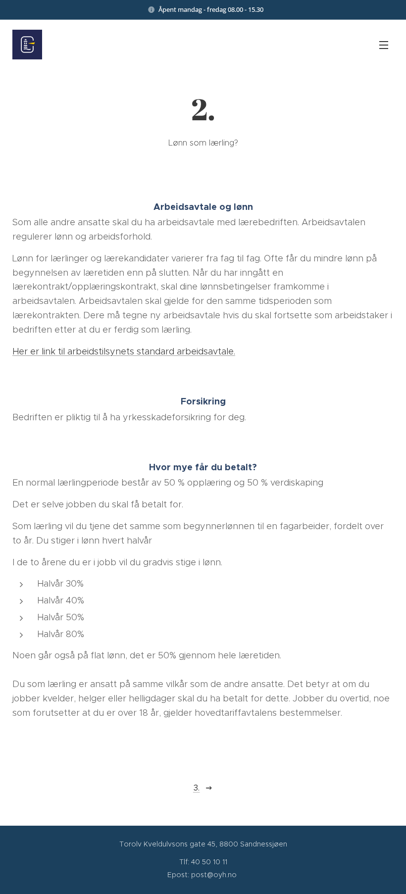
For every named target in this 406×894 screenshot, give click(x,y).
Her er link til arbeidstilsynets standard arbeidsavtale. (123, 351)
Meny (384, 44)
